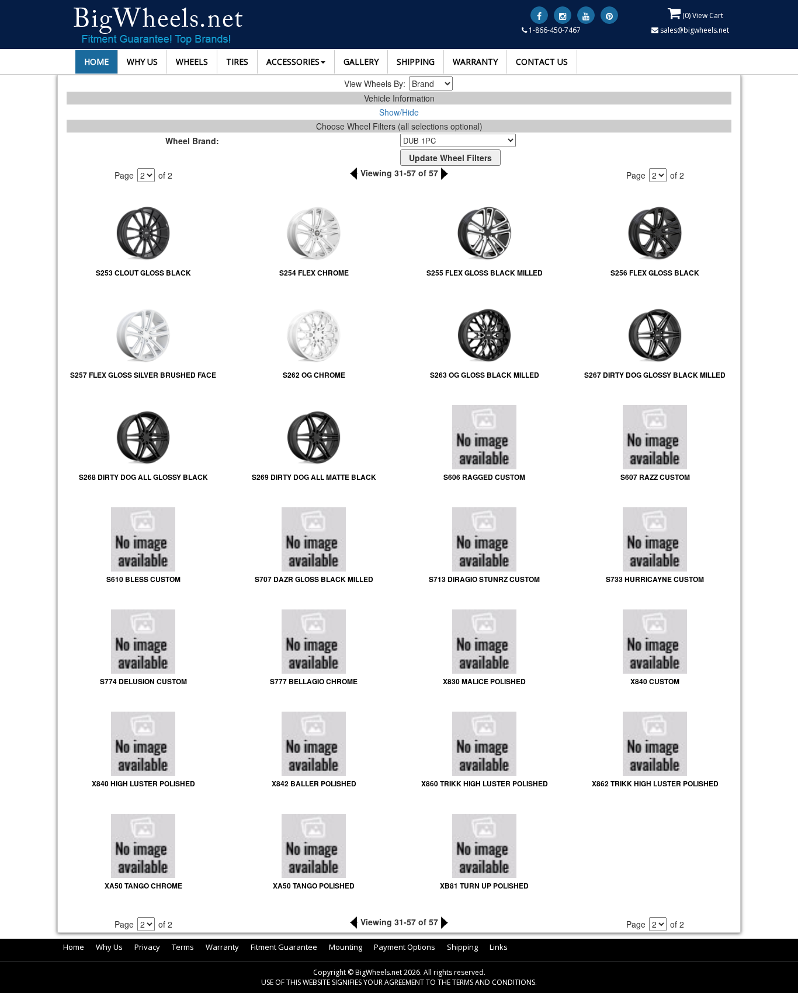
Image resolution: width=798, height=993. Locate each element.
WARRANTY (475, 61)
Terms (183, 947)
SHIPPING (416, 61)
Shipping (462, 947)
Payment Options (404, 947)
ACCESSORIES (293, 61)
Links (499, 947)
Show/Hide (399, 112)
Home (73, 947)
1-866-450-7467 (554, 30)
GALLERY (361, 61)
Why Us (109, 947)
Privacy (147, 947)
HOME (96, 61)
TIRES (237, 61)
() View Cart (702, 15)
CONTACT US (542, 61)
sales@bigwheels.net (693, 30)
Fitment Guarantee (284, 947)
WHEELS (192, 61)
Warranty (222, 947)
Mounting (345, 947)
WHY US (142, 61)
